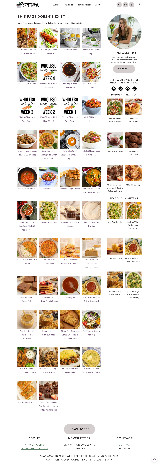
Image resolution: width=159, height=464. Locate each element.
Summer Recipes (84, 5)
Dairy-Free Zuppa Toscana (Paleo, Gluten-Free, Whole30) (49, 155)
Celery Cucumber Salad (48, 222)
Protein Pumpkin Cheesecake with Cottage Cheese (91, 263)
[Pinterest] (119, 4)
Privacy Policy (34, 444)
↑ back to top (79, 429)
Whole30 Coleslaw (70, 49)
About (97, 5)
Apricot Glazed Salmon (27, 402)
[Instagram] (125, 4)
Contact (125, 444)
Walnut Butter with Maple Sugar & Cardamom (27, 335)
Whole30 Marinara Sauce (27, 188)
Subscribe (56, 5)
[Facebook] (131, 4)
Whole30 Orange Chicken (70, 188)
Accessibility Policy (34, 448)
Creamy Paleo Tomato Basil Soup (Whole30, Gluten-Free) (27, 226)
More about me (123, 68)
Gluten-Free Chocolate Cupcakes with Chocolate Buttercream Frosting (48, 406)
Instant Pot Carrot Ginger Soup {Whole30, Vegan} (70, 155)
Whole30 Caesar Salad (27, 83)
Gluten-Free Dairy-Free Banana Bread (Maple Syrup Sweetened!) (70, 335)
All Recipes (69, 5)
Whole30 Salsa (48, 188)
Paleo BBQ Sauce (70, 297)
